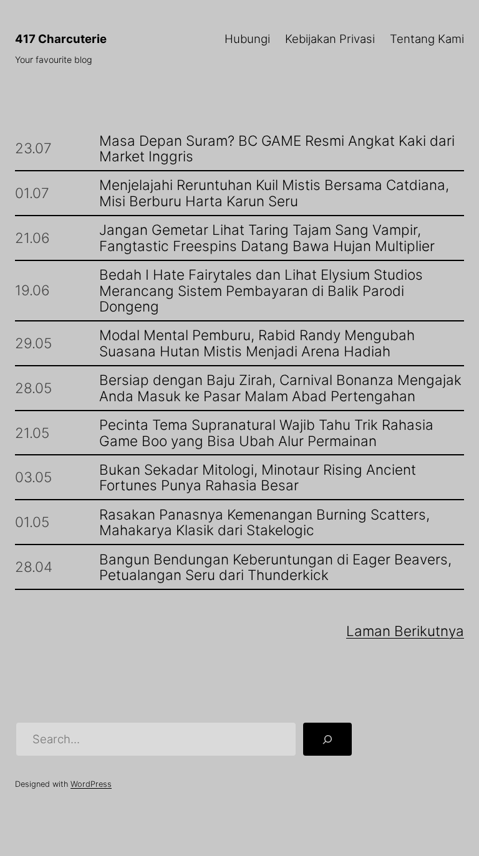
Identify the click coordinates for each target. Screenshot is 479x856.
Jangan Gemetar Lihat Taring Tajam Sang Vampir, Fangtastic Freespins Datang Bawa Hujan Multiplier (267, 238)
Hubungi (247, 38)
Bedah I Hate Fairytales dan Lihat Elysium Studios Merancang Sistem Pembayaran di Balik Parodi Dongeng (261, 290)
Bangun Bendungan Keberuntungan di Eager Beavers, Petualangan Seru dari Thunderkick (275, 567)
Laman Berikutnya (405, 630)
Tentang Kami (427, 38)
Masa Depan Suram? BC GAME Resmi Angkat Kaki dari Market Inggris (277, 148)
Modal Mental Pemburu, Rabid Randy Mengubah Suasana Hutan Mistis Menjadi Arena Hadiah (257, 343)
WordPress (91, 784)
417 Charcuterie (61, 38)
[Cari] (327, 739)
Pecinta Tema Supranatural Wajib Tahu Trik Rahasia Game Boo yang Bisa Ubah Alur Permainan (266, 433)
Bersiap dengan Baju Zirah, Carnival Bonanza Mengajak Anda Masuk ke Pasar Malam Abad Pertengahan (280, 388)
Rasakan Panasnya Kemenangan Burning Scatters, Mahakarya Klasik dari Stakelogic (264, 522)
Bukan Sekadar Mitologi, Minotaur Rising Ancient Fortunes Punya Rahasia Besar (257, 477)
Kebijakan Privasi (330, 38)
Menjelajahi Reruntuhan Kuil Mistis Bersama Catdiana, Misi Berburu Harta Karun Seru (274, 193)
